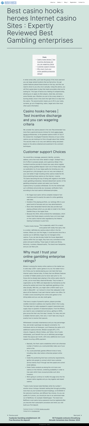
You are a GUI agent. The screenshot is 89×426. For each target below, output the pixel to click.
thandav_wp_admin (45, 409)
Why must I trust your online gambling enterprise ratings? (46, 71)
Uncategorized (35, 411)
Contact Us (81, 2)
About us (52, 2)
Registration (73, 2)
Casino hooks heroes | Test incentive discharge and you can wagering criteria (46, 62)
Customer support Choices (46, 67)
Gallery (59, 2)
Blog (65, 2)
